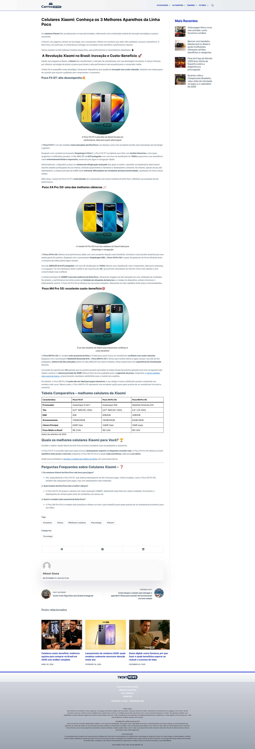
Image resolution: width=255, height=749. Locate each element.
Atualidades (162, 5)
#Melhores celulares (77, 522)
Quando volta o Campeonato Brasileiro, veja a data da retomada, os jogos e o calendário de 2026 (200, 81)
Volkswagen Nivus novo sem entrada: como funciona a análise (200, 30)
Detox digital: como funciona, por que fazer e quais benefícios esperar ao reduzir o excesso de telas (148, 656)
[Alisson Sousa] (47, 566)
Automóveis (177, 5)
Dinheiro (191, 5)
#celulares (47, 522)
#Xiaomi (110, 522)
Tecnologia (47, 536)
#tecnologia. (96, 522)
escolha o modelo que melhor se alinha (80, 459)
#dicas (60, 522)
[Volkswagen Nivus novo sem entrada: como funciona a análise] (180, 31)
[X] (102, 549)
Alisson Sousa (51, 573)
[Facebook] (62, 549)
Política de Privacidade (127, 687)
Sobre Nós (127, 696)
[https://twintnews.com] (51, 5)
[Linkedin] (143, 549)
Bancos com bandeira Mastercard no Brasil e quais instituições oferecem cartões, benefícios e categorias (199, 47)
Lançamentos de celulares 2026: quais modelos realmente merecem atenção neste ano (105, 656)
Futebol (202, 5)
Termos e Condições (127, 690)
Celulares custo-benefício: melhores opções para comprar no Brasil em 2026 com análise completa (60, 656)
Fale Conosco (127, 693)
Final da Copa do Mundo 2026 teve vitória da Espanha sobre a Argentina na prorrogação (200, 64)
